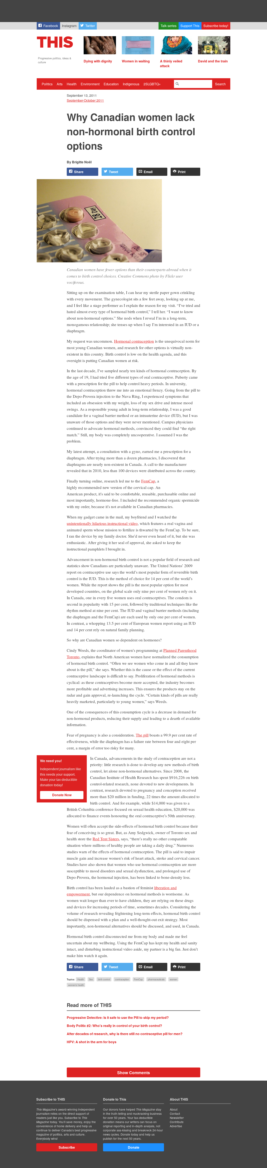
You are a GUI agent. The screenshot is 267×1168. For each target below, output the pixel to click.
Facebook (50, 25)
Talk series (168, 25)
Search (220, 84)
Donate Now (62, 794)
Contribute (177, 1122)
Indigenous (131, 84)
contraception (122, 979)
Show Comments (133, 1072)
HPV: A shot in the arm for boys (91, 1041)
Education (111, 84)
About (174, 1109)
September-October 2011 (85, 100)
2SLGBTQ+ (152, 84)
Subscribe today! (215, 25)
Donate (133, 1147)
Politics (47, 84)
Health (72, 84)
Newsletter (177, 1118)
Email (148, 171)
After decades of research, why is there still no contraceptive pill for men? (125, 1033)
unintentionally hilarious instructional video (102, 523)
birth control (104, 979)
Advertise (176, 1126)
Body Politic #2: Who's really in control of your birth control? (114, 1025)
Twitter (90, 25)
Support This (189, 25)
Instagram (69, 25)
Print (181, 171)
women (173, 979)
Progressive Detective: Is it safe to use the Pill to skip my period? (118, 1017)
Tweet (113, 171)
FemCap (148, 481)
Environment (90, 84)
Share (78, 171)
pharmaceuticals (156, 979)
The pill (142, 735)
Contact (175, 1113)
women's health (76, 985)
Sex (91, 979)
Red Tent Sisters (106, 838)
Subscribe (67, 1147)
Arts (60, 84)
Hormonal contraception (134, 341)
